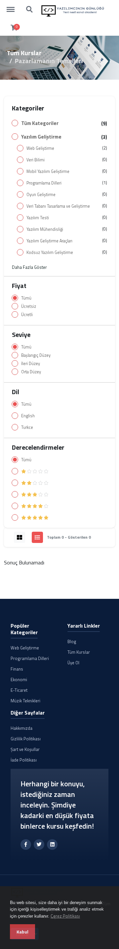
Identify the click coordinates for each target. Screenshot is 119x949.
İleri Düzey (30, 363)
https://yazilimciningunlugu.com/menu (14, 6)
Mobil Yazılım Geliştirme (47, 171)
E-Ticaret (19, 690)
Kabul (22, 931)
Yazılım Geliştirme (41, 137)
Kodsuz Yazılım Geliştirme (49, 252)
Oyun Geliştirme (41, 194)
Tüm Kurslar (24, 53)
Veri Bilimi (35, 160)
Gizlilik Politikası (26, 738)
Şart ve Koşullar (25, 749)
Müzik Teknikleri (25, 700)
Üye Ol (73, 662)
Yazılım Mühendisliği (44, 229)
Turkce (27, 427)
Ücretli (27, 314)
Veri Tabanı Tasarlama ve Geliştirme (58, 206)
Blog (71, 641)
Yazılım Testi (37, 218)
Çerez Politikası (65, 916)
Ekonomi (19, 679)
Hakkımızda (21, 728)
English (28, 416)
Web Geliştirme (40, 148)
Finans (17, 669)
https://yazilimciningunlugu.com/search (29, 6)
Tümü (26, 298)
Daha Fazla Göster (29, 267)
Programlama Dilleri (43, 183)
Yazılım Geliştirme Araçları (49, 241)
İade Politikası (24, 760)
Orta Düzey (31, 372)
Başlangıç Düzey (36, 355)
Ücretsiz (28, 306)
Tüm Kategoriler (40, 123)
